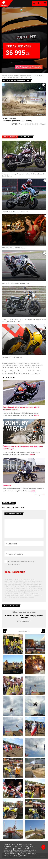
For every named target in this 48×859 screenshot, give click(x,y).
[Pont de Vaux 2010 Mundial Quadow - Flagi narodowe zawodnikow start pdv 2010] (13, 747)
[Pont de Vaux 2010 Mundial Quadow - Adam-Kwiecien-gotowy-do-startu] (35, 644)
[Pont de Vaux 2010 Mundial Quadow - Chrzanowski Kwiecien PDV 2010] (13, 685)
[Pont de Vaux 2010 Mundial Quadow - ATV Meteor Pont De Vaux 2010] (13, 644)
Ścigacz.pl (4, 3)
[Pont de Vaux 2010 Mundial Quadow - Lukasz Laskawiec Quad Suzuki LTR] (35, 809)
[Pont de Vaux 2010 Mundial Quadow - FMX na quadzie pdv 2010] (13, 706)
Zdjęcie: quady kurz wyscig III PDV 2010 (19, 77)
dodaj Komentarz (14, 572)
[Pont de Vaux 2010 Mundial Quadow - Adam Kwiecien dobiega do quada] (13, 665)
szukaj (39, 4)
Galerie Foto (25, 137)
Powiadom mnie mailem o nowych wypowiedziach (22, 563)
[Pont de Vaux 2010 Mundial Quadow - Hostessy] (13, 788)
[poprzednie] (13, 99)
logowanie (34, 4)
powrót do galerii (9, 118)
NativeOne (24, 494)
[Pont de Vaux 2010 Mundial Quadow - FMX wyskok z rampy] (13, 726)
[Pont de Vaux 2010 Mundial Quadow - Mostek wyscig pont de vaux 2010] (35, 829)
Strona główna (6, 76)
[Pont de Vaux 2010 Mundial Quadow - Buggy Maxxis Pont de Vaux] (35, 665)
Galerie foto (22, 76)
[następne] (35, 99)
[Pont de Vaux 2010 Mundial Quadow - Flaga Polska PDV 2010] (35, 726)
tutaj (11, 852)
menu (45, 3)
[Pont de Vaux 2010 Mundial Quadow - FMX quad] (35, 706)
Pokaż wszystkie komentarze (13, 507)
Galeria (14, 76)
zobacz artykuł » (24, 621)
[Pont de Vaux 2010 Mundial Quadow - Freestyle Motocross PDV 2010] (35, 747)
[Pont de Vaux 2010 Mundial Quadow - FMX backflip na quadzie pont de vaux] (35, 685)
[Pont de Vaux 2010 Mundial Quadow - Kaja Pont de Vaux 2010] (35, 788)
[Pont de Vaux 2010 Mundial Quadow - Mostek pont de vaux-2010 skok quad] (13, 829)
